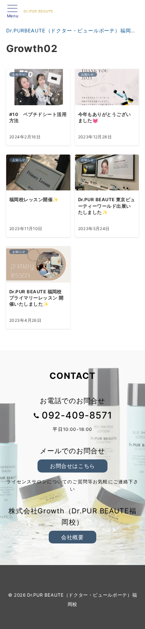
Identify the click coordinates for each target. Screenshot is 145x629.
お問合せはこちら (72, 465)
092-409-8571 (77, 415)
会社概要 (72, 537)
